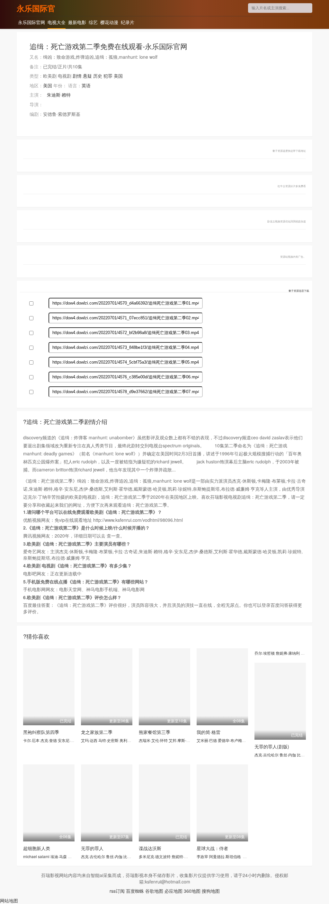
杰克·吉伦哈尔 (266, 754)
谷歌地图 (154, 891)
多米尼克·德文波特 (155, 856)
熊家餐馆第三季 (154, 732)
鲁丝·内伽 (288, 754)
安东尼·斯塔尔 (70, 740)
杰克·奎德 (48, 740)
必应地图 (173, 891)
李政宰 (202, 856)
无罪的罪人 (92, 848)
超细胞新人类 (36, 848)
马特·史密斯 (108, 740)
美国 (118, 76)
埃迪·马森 (58, 856)
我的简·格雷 (208, 732)
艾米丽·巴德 (207, 740)
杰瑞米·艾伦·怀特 (153, 740)
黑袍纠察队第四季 (41, 732)
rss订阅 (117, 891)
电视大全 (57, 22)
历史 (97, 76)
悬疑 (87, 76)
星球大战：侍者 (212, 848)
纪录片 (127, 22)
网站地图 (9, 900)
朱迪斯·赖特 (59, 94)
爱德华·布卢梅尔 (232, 740)
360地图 (192, 891)
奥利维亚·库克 (132, 740)
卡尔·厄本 (31, 740)
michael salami (36, 856)
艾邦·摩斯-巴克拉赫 (185, 740)
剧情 (77, 76)
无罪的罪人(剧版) (271, 746)
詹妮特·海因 (182, 856)
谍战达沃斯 (150, 848)
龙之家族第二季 (96, 732)
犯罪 (107, 76)
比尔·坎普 (305, 754)
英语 (86, 85)
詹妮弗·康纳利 (288, 653)
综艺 (93, 22)
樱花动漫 (109, 22)
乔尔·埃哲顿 (264, 653)
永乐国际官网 (36, 8)
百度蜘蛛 (135, 891)
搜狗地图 (211, 891)
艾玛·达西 (89, 740)
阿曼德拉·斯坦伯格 (225, 856)
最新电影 (77, 22)
